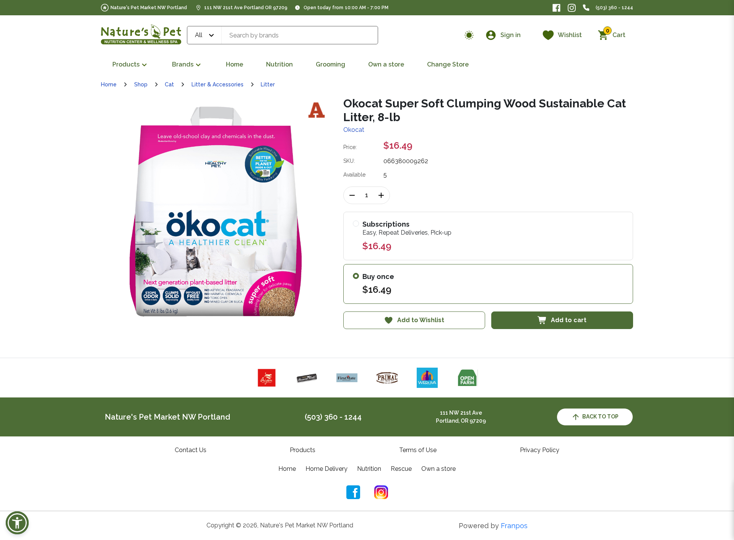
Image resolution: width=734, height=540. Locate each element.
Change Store (448, 64)
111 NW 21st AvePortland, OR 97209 (461, 417)
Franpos (514, 526)
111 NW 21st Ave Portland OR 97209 (245, 7)
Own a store (386, 64)
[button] (17, 522)
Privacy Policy (539, 450)
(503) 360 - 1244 (614, 7)
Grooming (330, 64)
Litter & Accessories (218, 84)
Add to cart (568, 320)
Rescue (401, 468)
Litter (268, 84)
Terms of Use (418, 450)
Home (234, 64)
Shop (141, 84)
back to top (600, 417)
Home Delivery (326, 468)
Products (126, 64)
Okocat (353, 129)
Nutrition (279, 64)
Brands (182, 64)
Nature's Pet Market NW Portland (148, 7)
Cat (169, 84)
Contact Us (190, 450)
